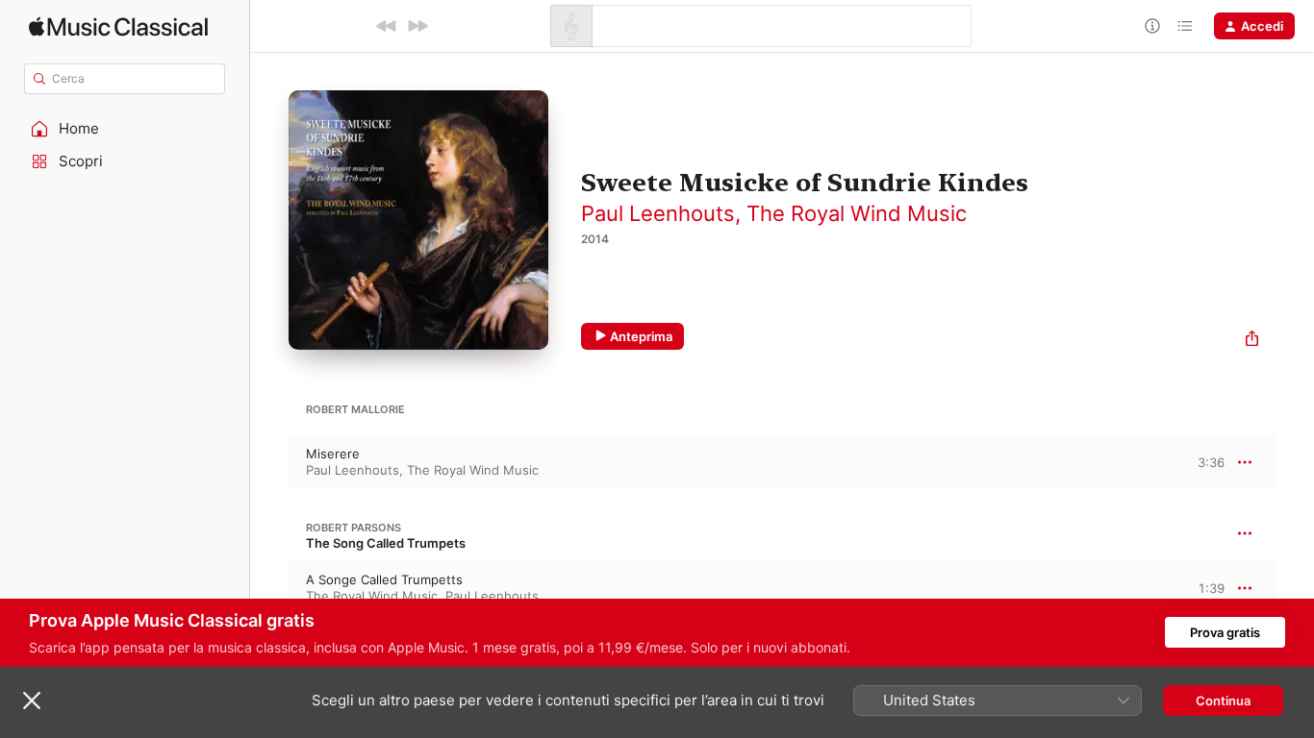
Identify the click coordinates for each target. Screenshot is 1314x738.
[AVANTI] (417, 26)
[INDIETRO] (386, 26)
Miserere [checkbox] (333, 453)
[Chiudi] (31, 700)
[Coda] (1185, 25)
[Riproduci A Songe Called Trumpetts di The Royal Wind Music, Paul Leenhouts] (269, 588)
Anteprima (641, 336)
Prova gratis (1225, 632)
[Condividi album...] (1252, 341)
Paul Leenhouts (658, 213)
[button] (125, 128)
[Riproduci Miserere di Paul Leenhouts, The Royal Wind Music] (269, 462)
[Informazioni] (1152, 25)
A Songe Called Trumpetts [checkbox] (384, 579)
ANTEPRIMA (1197, 461)
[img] (118, 26)
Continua (1223, 700)
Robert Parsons (353, 527)
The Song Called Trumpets (386, 543)
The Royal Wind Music (856, 213)
